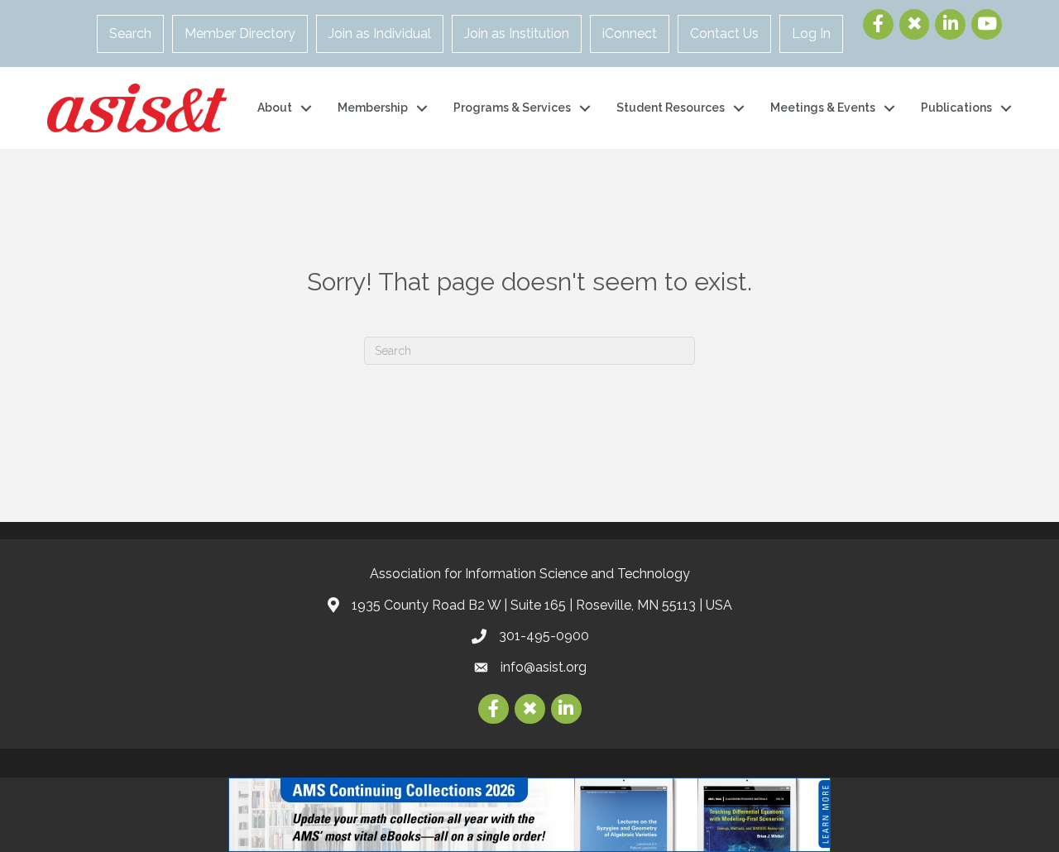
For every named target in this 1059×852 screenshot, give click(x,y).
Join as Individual (379, 33)
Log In (811, 33)
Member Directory (239, 33)
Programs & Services (512, 107)
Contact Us (724, 33)
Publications (956, 107)
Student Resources (670, 107)
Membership (373, 107)
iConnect (629, 33)
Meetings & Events (822, 107)
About (274, 107)
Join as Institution (516, 33)
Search (130, 33)
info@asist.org (544, 667)
